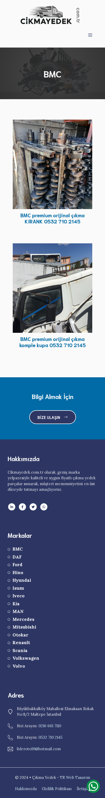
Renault (21, 642)
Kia (16, 604)
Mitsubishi (24, 627)
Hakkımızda (26, 788)
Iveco (18, 596)
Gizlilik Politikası (57, 788)
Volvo (18, 666)
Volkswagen (25, 658)
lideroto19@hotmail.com (39, 748)
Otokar (20, 635)
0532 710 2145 (50, 737)
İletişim (83, 788)
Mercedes (23, 619)
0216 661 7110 (49, 725)
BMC (17, 549)
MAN (18, 611)
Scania (20, 650)
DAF (17, 557)
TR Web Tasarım (75, 777)
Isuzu (18, 588)
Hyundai (21, 580)
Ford (17, 564)
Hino (17, 572)
